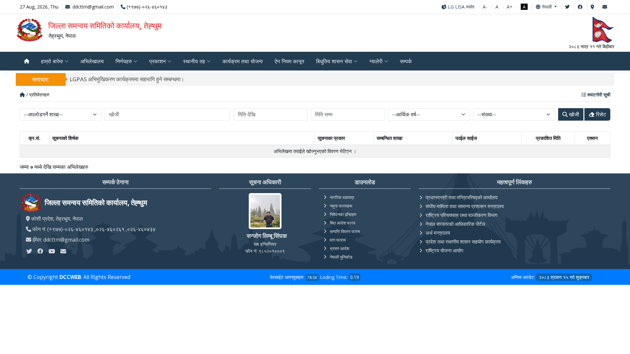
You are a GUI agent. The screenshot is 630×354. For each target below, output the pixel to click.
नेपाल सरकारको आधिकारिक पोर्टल (455, 224)
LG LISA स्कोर (460, 7)
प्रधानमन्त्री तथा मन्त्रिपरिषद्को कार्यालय (461, 197)
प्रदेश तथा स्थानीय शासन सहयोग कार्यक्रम (463, 241)
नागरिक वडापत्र (342, 197)
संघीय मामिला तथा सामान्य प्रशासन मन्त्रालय (465, 206)
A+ (510, 6)
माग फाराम (338, 240)
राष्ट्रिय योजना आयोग (444, 250)
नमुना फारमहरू (341, 206)
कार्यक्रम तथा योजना (242, 61)
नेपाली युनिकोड (341, 257)
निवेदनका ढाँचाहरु (343, 214)
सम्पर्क (406, 61)
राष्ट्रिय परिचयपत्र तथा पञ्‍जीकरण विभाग (461, 215)
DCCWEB (70, 277)
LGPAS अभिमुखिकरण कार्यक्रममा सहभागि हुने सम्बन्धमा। (127, 79)
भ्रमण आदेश (339, 248)
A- (485, 6)
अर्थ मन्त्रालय (438, 232)
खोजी (573, 114)
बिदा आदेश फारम (342, 223)
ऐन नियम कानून (289, 61)
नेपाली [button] (546, 7)
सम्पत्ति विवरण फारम (345, 231)
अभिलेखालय (92, 61)
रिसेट (600, 114)
